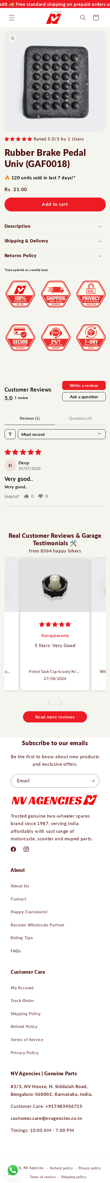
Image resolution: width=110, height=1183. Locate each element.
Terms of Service (27, 1039)
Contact (18, 898)
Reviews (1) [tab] (30, 418)
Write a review (84, 385)
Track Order (22, 1000)
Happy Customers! (29, 911)
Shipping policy (73, 1177)
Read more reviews (54, 716)
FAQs (16, 950)
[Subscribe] (92, 781)
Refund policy (61, 1168)
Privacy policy (89, 1168)
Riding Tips (22, 937)
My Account (22, 987)
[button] (11, 17)
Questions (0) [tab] (80, 418)
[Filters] (10, 434)
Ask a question (84, 396)
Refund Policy (24, 1026)
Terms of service (42, 1177)
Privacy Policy (24, 1052)
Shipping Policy (26, 1013)
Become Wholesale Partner (38, 924)
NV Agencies (33, 1168)
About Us (20, 885)
